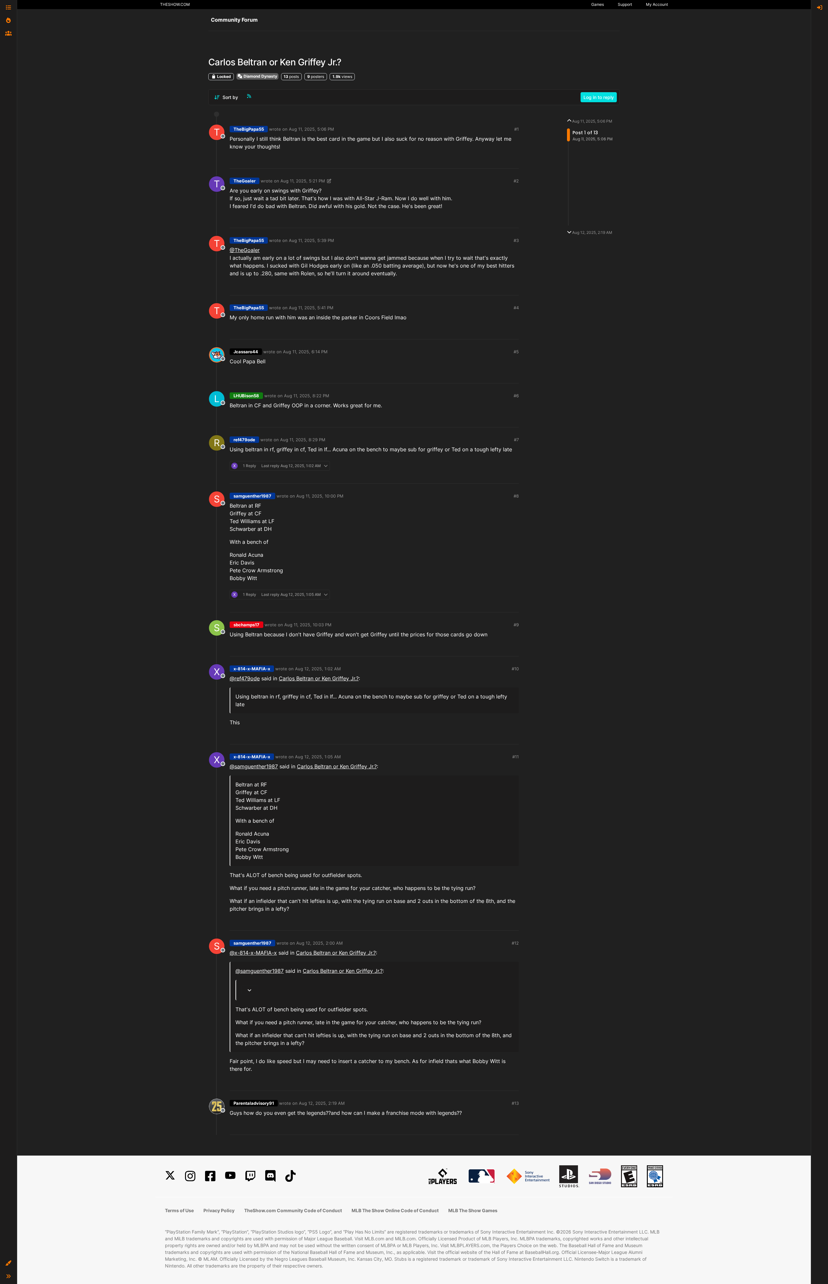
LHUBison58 (246, 395)
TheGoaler (245, 180)
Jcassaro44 (246, 351)
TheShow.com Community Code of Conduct (293, 1210)
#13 (515, 1103)
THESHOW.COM (175, 4)
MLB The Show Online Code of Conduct (395, 1210)
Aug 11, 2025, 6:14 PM (305, 351)
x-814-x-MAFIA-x (252, 668)
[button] (8, 1263)
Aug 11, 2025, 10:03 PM (308, 624)
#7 (516, 439)
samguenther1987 (252, 496)
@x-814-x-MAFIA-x (253, 952)
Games (597, 4)
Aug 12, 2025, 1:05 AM (318, 756)
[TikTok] (290, 1176)
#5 (516, 351)
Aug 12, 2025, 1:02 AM (318, 668)
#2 (516, 180)
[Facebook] (210, 1176)
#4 (516, 307)
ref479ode (244, 439)
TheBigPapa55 (249, 129)
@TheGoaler (245, 250)
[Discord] (270, 1176)
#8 (516, 496)
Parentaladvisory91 (254, 1103)
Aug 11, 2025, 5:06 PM (311, 129)
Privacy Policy (218, 1210)
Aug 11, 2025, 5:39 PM (311, 240)
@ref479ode (245, 678)
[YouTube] (230, 1176)
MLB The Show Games (472, 1210)
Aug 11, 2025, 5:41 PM (311, 307)
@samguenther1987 (254, 766)
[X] (170, 1176)
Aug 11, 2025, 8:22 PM (306, 395)
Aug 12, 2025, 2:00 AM (319, 943)
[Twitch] (250, 1176)
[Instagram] (190, 1176)
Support (625, 4)
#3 (516, 240)
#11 (515, 756)
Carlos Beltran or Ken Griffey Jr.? (319, 678)
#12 (515, 943)
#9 (516, 624)
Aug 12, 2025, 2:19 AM (322, 1103)
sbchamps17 (246, 624)
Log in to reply (598, 97)
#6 (516, 395)
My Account (657, 4)
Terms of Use (179, 1210)
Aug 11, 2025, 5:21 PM (302, 180)
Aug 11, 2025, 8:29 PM (302, 439)
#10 (515, 668)
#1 (516, 129)
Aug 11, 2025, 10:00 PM (319, 496)
